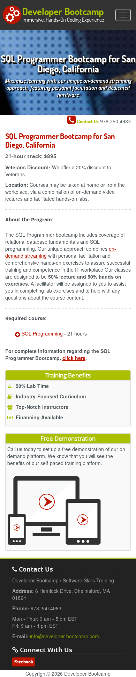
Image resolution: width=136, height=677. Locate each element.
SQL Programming (42, 333)
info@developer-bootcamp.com (64, 636)
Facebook (23, 661)
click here (73, 357)
